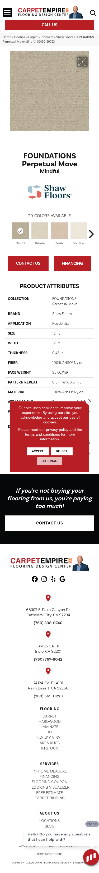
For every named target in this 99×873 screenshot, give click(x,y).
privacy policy (57, 429)
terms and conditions (42, 434)
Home (7, 37)
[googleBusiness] (63, 579)
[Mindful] (20, 231)
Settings (50, 461)
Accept (38, 451)
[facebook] (35, 579)
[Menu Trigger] (7, 12)
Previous (8, 231)
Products (47, 37)
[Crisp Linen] (79, 231)
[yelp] (53, 579)
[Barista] (59, 231)
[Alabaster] (40, 231)
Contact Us (28, 263)
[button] (49, 523)
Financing (72, 263)
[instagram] (44, 579)
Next (91, 231)
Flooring (19, 37)
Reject (61, 451)
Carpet (33, 37)
